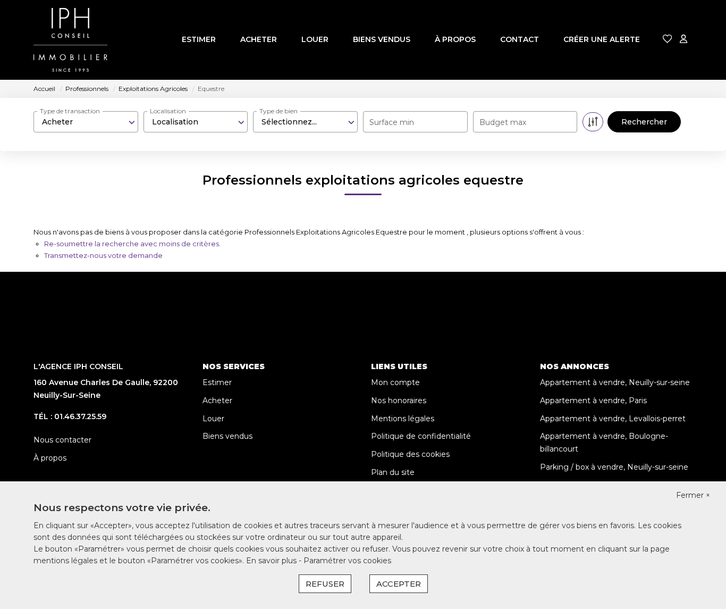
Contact (519, 39)
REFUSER (325, 584)
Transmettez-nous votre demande (103, 255)
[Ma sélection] (667, 39)
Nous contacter (62, 440)
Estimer (199, 39)
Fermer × (693, 495)
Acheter (258, 39)
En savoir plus (272, 560)
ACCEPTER (398, 584)
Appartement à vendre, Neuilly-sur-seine (615, 382)
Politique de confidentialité (421, 436)
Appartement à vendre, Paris (593, 400)
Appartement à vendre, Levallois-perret (613, 418)
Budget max (502, 122)
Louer (314, 39)
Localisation (168, 111)
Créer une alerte (601, 39)
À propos (455, 39)
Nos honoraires (398, 400)
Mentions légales (402, 418)
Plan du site (393, 472)
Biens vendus (381, 39)
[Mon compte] (683, 39)
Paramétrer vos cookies (347, 560)
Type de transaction (70, 111)
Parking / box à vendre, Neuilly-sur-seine (614, 467)
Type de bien (278, 111)
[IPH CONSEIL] (70, 40)
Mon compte (395, 382)
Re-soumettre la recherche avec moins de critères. (132, 243)
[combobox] (86, 122)
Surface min (391, 122)
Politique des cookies (410, 454)
